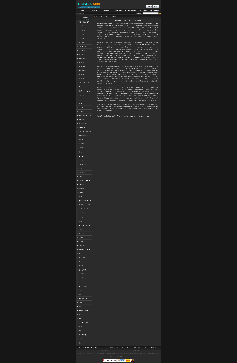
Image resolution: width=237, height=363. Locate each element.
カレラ (80, 103)
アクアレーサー (82, 107)
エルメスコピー (84, 310)
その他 (81, 152)
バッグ (80, 290)
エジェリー (81, 217)
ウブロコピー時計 (142, 10)
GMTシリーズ (82, 54)
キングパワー (82, 78)
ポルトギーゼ (82, 172)
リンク (80, 99)
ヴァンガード (82, 139)
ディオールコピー (84, 322)
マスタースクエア (83, 135)
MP (79, 87)
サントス (81, 265)
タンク (80, 253)
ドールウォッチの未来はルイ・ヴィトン (115, 115)
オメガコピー (83, 270)
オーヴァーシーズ (83, 208)
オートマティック (83, 50)
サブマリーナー (82, 30)
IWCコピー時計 (154, 10)
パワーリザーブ (82, 66)
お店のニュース (142, 347)
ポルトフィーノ (82, 164)
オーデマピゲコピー (85, 115)
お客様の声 (94, 10)
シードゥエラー (82, 38)
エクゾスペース (82, 237)
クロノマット (82, 241)
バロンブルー (82, 257)
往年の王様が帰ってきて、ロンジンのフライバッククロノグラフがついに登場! (126, 116)
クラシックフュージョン (85, 82)
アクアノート (82, 184)
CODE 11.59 (82, 127)
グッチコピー (83, 335)
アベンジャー (82, 245)
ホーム (82, 10)
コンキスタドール (83, 143)
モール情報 (112, 16)
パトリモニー (82, 213)
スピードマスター (83, 278)
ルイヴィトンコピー (85, 298)
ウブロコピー (83, 70)
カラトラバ (81, 188)
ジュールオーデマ (83, 119)
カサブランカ (82, 148)
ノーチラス (81, 192)
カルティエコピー (84, 249)
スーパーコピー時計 (102, 16)
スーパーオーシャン (84, 233)
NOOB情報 (106, 10)
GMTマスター (82, 34)
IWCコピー (82, 156)
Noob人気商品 (118, 10)
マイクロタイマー (83, 111)
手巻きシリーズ (82, 58)
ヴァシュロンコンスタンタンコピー (110, 347)
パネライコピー (84, 46)
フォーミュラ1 (82, 95)
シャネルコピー (84, 286)
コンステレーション (84, 282)
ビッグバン (81, 74)
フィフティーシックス (84, 204)
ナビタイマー (82, 229)
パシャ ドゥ (82, 261)
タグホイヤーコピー (85, 91)
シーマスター (82, 274)
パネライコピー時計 (130, 10)
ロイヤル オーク (83, 123)
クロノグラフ (82, 62)
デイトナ (81, 26)
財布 (80, 294)
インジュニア (82, 176)
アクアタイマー (82, 160)
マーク (80, 168)
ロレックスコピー (84, 22)
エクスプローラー (83, 42)
